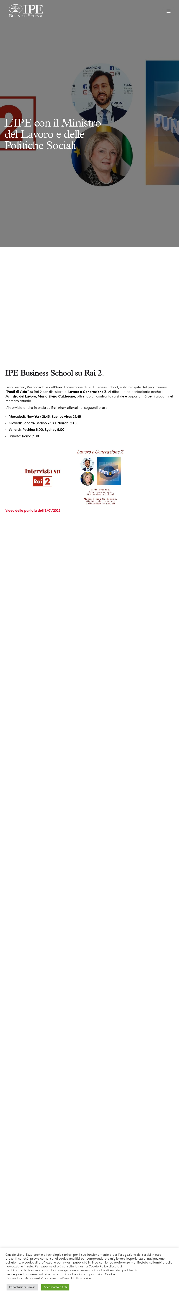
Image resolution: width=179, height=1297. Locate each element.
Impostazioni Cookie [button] (22, 1287)
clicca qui (115, 1266)
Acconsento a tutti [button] (55, 1287)
